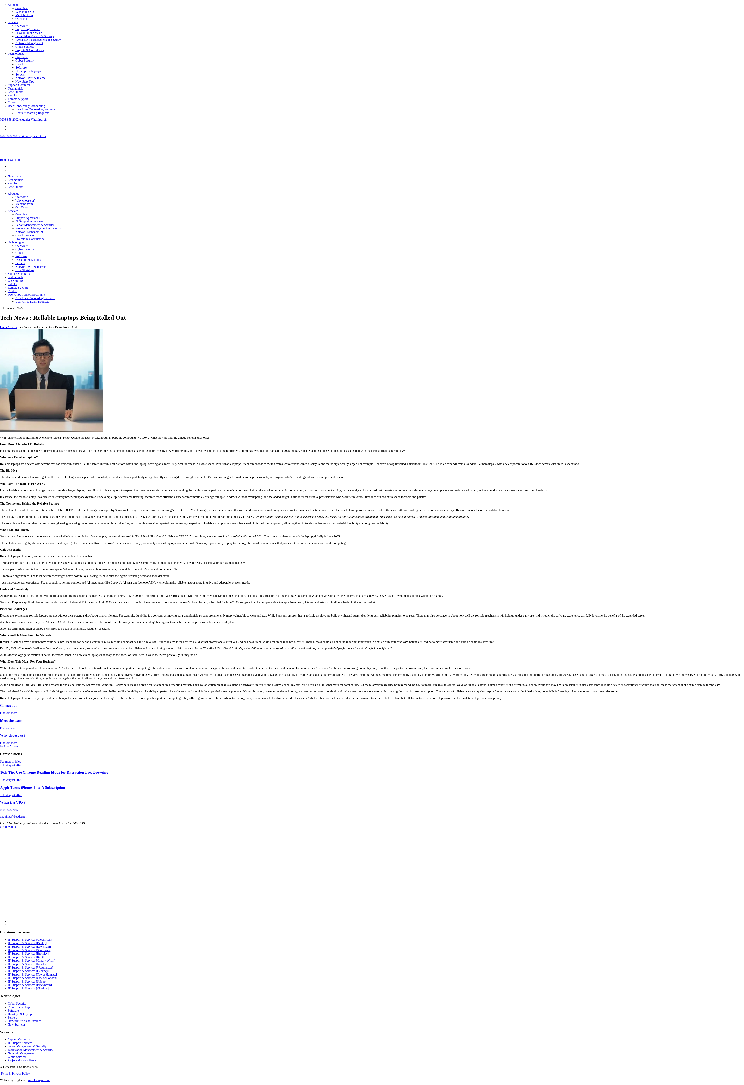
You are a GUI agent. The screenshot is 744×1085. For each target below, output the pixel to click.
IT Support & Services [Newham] (28, 964)
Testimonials (15, 88)
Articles (12, 95)
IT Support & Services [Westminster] (30, 967)
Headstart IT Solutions (20, 143)
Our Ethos (22, 18)
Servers (20, 74)
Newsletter (14, 176)
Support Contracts (19, 85)
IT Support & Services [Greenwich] (30, 939)
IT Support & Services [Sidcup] (27, 981)
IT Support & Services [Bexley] (27, 943)
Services (13, 22)
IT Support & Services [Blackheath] (30, 985)
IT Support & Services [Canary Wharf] (31, 960)
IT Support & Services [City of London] (32, 978)
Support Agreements (28, 29)
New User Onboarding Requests (35, 109)
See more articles (10, 761)
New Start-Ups (25, 81)
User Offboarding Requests (32, 113)
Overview (22, 8)
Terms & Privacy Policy (15, 1073)
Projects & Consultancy (30, 50)
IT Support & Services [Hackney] (28, 971)
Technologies (16, 53)
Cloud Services (25, 46)
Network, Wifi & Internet (31, 78)
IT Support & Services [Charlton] (28, 988)
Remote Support (18, 99)
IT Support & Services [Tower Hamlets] (32, 974)
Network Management (29, 43)
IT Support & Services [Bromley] (28, 953)
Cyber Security (25, 60)
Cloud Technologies (20, 1007)
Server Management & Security (35, 36)
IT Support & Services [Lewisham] (29, 946)
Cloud (19, 64)
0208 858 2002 (9, 119)
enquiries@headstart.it (32, 119)
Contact (12, 102)
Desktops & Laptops (28, 71)
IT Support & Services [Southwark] (29, 950)
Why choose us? (26, 11)
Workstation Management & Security (38, 39)
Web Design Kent (39, 1080)
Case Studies (15, 92)
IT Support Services (20, 1043)
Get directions (8, 826)
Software (21, 67)
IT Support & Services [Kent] (26, 957)
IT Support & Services (29, 32)
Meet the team (24, 15)
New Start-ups (16, 1024)
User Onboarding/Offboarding (26, 106)
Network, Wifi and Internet (24, 1021)
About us (13, 4)
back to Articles (9, 746)
